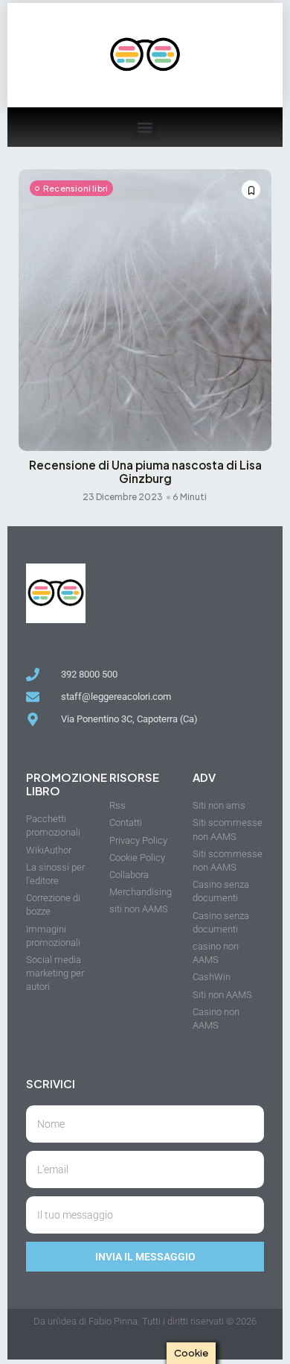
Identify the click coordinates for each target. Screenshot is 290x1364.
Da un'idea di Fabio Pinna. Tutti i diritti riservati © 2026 (145, 1321)
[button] (145, 127)
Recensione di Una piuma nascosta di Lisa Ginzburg (145, 472)
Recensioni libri (75, 188)
